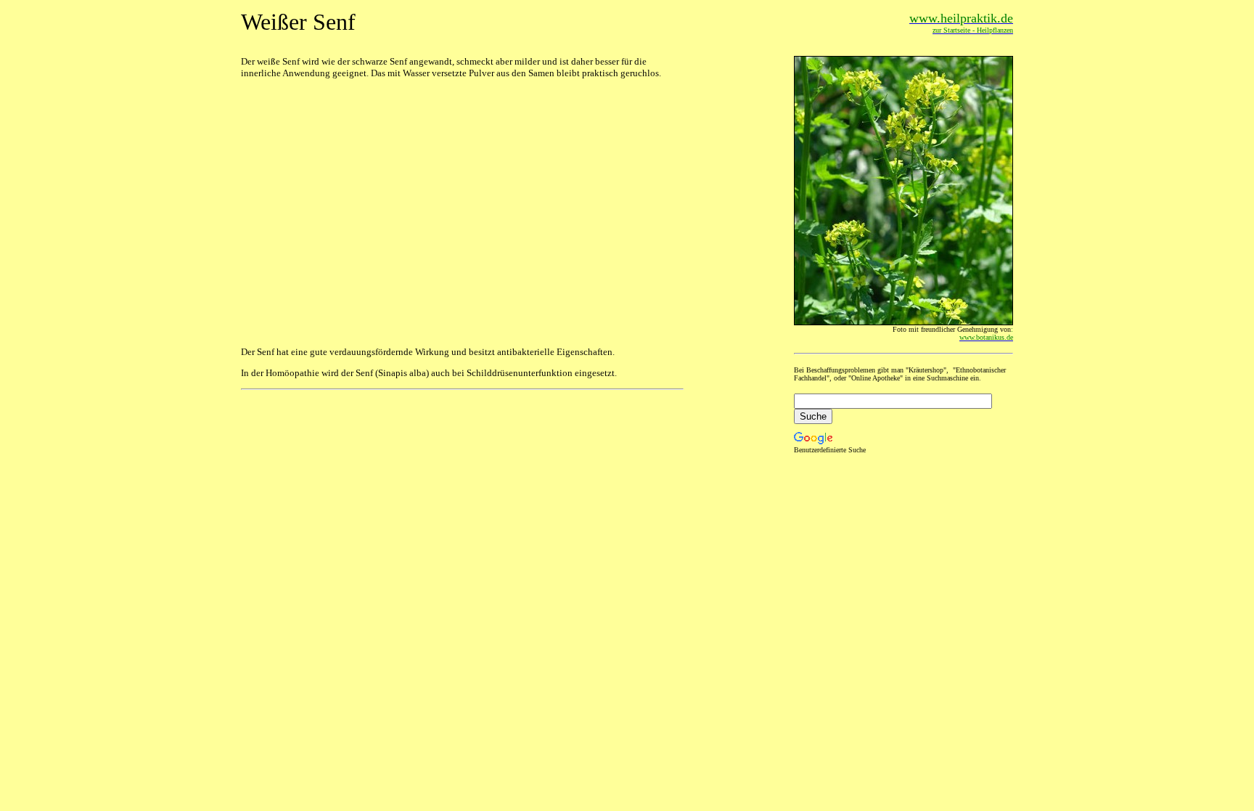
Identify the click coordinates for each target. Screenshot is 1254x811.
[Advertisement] (352, 181)
